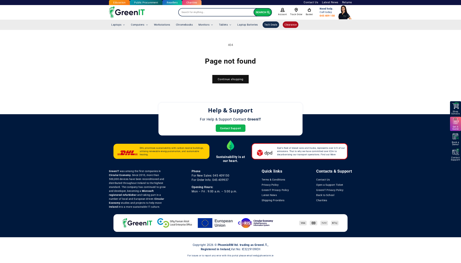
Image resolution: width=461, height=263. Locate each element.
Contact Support (230, 128)
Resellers (172, 2)
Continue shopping (230, 79)
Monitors (203, 24)
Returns (347, 2)
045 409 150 (327, 15)
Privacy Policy (270, 184)
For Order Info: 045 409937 (210, 180)
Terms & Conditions (273, 179)
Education (119, 2)
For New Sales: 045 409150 (210, 175)
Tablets (223, 24)
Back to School (325, 195)
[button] (118, 25)
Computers (137, 24)
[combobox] (225, 12)
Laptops (116, 24)
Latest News (330, 2)
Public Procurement (146, 2)
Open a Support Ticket (329, 184)
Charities (191, 2)
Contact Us (311, 2)
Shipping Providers (273, 200)
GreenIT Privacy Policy (275, 190)
